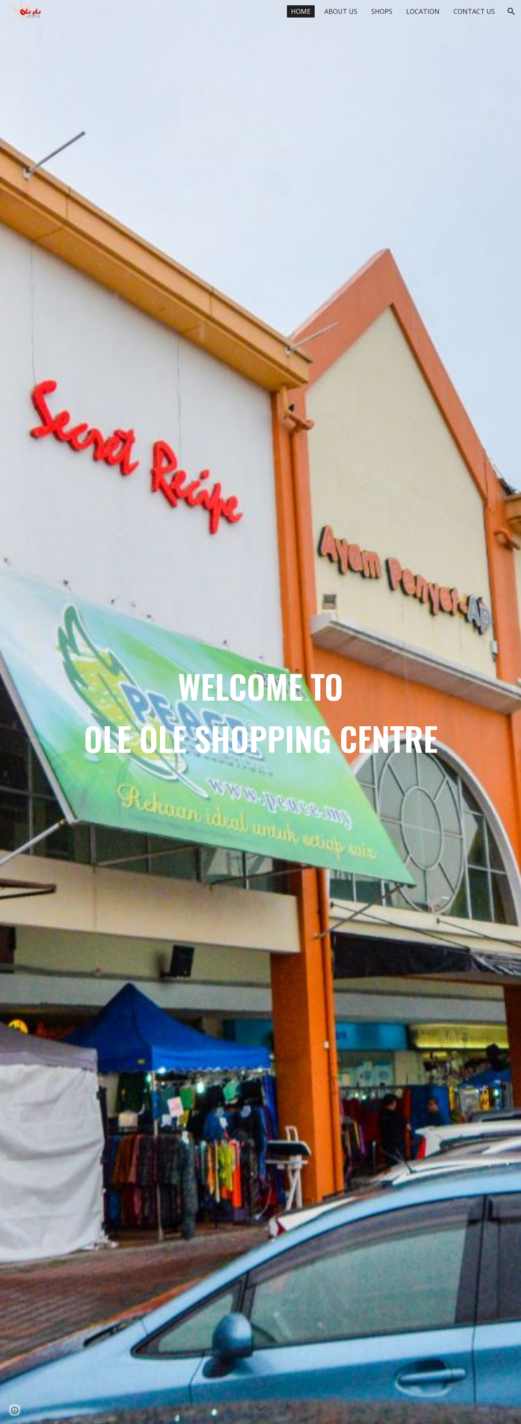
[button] (511, 11)
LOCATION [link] (423, 11)
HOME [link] (301, 11)
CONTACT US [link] (474, 11)
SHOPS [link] (381, 11)
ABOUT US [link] (340, 11)
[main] (260, 712)
